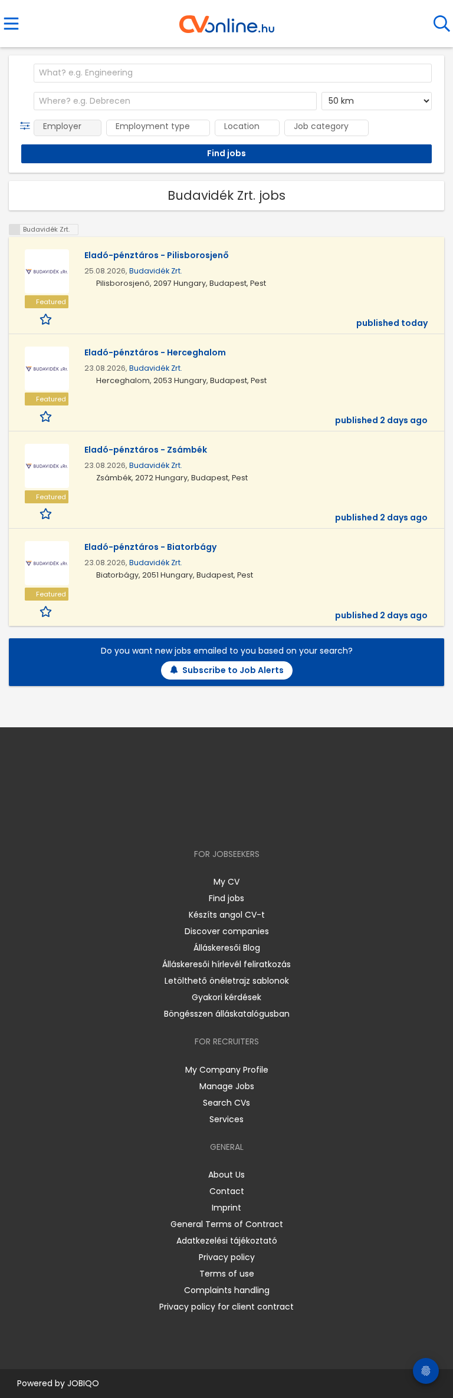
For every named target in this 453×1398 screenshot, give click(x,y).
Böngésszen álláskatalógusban (227, 1014)
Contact (226, 1191)
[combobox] (233, 73)
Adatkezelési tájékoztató (226, 1241)
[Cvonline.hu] (226, 20)
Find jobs (226, 898)
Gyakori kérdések (226, 997)
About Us (226, 1175)
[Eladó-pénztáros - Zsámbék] (46, 466)
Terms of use (226, 1274)
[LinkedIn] (238, 820)
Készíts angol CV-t (227, 915)
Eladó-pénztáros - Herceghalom (155, 352)
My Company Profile (226, 1070)
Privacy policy (227, 1257)
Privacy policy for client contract (226, 1307)
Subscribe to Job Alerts (233, 670)
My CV (226, 882)
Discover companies (227, 931)
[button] (27, 126)
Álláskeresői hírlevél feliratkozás (226, 964)
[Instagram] (219, 820)
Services (226, 1119)
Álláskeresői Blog (226, 948)
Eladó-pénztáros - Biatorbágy (150, 547)
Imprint (226, 1208)
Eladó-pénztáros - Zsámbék (145, 450)
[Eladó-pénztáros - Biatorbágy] (46, 563)
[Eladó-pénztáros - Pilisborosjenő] (46, 271)
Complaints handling (227, 1290)
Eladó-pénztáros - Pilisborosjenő (156, 255)
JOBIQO (83, 1383)
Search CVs (226, 1103)
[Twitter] (256, 820)
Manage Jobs (226, 1086)
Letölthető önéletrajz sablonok (227, 981)
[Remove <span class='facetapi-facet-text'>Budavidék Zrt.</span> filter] (14, 230)
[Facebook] (199, 820)
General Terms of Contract (226, 1224)
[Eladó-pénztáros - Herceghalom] (46, 369)
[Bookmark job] (47, 318)
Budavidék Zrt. (155, 271)
